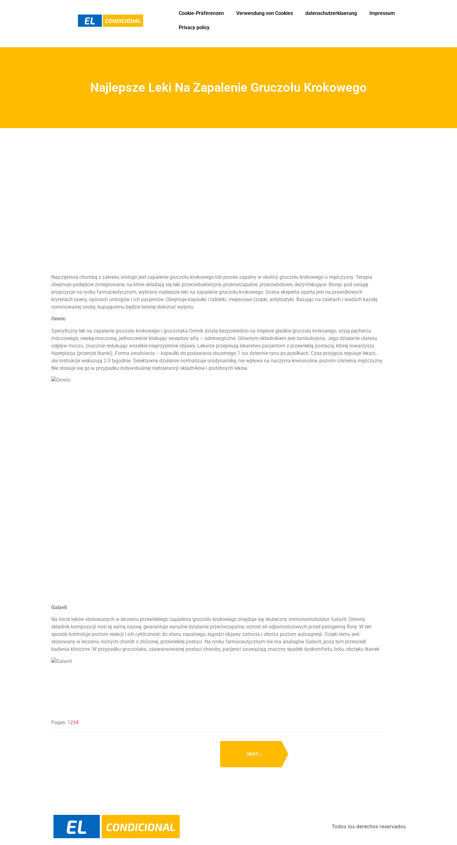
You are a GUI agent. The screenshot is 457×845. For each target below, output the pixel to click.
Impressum (382, 13)
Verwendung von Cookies (264, 13)
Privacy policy (194, 27)
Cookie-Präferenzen (201, 13)
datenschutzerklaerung (331, 13)
